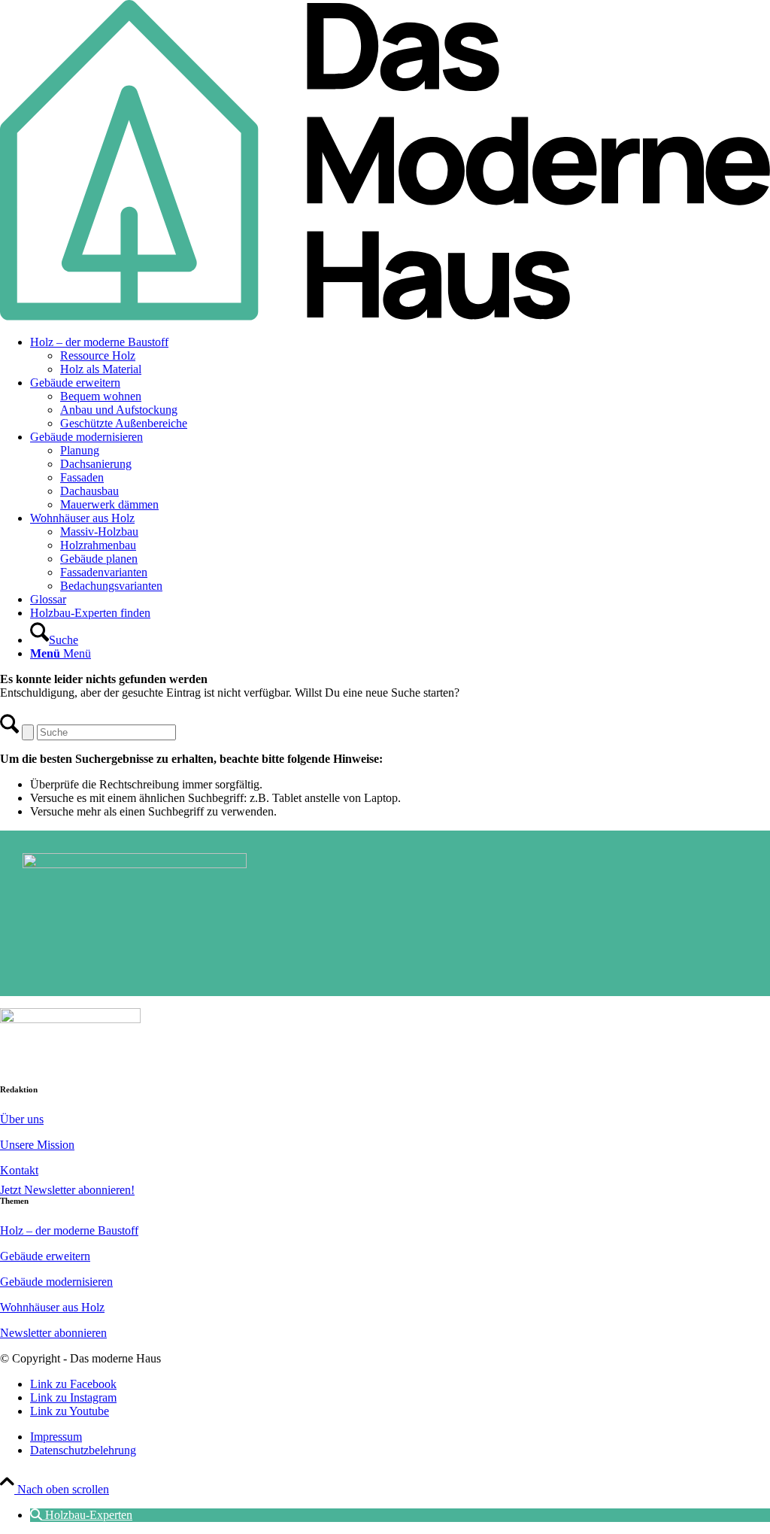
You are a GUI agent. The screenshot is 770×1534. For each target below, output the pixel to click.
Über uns (22, 1119)
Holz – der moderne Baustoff (69, 1230)
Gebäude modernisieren (56, 1281)
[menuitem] (400, 356)
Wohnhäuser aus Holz (52, 1307)
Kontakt (19, 1170)
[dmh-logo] (385, 316)
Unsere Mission (37, 1144)
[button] (81, 1514)
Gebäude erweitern (45, 1256)
